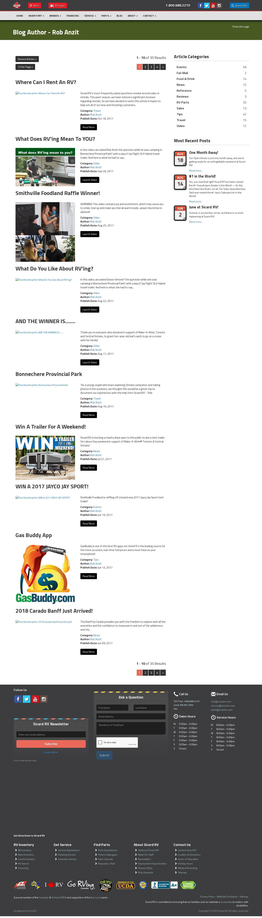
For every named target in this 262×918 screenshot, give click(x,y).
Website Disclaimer (227, 896)
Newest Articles (26, 59)
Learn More (51, 752)
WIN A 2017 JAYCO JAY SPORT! (52, 486)
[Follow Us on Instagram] (219, 5)
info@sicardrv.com (221, 701)
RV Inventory (24, 844)
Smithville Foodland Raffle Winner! (58, 193)
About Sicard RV (146, 844)
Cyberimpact (32, 760)
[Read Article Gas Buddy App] (45, 574)
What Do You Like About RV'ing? (54, 268)
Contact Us (182, 844)
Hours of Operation (188, 859)
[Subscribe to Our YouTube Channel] (213, 5)
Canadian (44, 897)
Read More (89, 127)
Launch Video (90, 180)
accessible (226, 902)
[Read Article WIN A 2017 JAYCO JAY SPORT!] (43, 497)
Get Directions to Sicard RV (29, 835)
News (96, 451)
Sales (180, 108)
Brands (54, 15)
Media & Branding (187, 868)
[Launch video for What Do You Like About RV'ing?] (44, 279)
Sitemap (182, 872)
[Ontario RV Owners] (105, 885)
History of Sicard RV (148, 850)
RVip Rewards (145, 872)
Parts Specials (105, 859)
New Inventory (26, 854)
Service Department (68, 850)
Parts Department (107, 850)
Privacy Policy (145, 868)
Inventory (35, 15)
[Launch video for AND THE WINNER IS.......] (39, 332)
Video (96, 163)
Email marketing (20, 760)
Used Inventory (26, 859)
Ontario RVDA (59, 897)
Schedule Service (67, 859)
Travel (97, 111)
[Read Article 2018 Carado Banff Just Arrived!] (44, 621)
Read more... (196, 170)
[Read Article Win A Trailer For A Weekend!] (45, 457)
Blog (119, 15)
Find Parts (102, 844)
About (132, 15)
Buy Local (96, 897)
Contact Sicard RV (187, 850)
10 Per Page (24, 67)
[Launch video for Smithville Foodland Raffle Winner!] (45, 232)
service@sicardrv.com (223, 705)
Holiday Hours (185, 863)
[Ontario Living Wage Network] (188, 885)
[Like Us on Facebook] (200, 5)
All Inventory (24, 850)
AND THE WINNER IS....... (45, 321)
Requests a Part (106, 863)
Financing (72, 15)
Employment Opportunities (152, 863)
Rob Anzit (96, 115)
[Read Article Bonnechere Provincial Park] (42, 385)
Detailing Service (67, 854)
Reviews (183, 96)
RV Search (23, 863)
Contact (148, 15)
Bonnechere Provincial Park (49, 374)
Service (89, 15)
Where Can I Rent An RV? (46, 82)
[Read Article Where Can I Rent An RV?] (40, 93)
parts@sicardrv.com (222, 710)
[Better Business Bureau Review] (164, 885)
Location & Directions (189, 854)
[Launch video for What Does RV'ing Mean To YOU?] (45, 167)
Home (19, 15)
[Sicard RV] (17, 5)
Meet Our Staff (145, 854)
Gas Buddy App (34, 535)
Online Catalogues (107, 854)
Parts (105, 15)
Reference (184, 90)
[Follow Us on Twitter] (207, 5)
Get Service (62, 844)
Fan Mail (182, 72)
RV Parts (183, 102)
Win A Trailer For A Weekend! (51, 426)
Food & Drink (186, 78)
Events (97, 507)
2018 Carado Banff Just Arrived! (54, 610)
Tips (96, 560)
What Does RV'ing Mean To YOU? (55, 138)
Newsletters (144, 859)
